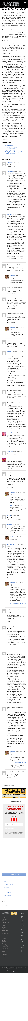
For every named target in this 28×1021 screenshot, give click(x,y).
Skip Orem (9, 162)
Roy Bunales (9, 214)
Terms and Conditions (14, 968)
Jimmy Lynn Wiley (11, 544)
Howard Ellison (10, 432)
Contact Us (21, 970)
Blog (8, 968)
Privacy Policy (10, 970)
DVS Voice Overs (10, 458)
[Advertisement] (14, 854)
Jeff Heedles (9, 524)
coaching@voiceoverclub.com (18, 762)
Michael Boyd (10, 451)
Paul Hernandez (10, 171)
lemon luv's (9, 351)
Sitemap (16, 970)
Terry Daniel (12, 275)
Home (5, 968)
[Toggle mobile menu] (25, 2)
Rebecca (9, 515)
